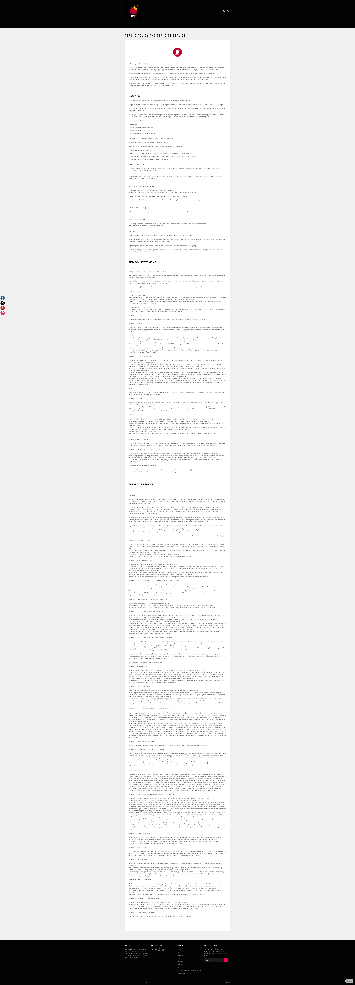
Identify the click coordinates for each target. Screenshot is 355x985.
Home (127, 25)
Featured (181, 961)
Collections (181, 955)
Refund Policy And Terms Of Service (189, 970)
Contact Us (184, 25)
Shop (145, 25)
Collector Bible (157, 25)
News (179, 958)
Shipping (181, 967)
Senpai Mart (132, 982)
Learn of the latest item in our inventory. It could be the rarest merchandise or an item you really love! (215, 952)
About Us (136, 25)
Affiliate (180, 964)
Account (228, 25)
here (136, 957)
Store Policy (171, 25)
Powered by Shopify (141, 982)
